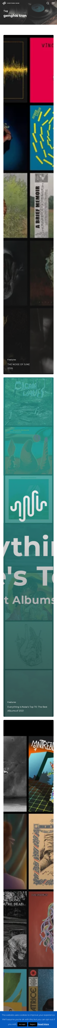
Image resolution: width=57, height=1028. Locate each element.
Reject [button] (33, 1024)
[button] (53, 3)
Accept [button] (22, 1024)
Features (11, 359)
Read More (43, 1024)
